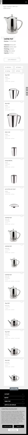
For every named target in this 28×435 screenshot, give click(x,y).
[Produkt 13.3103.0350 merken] (21, 330)
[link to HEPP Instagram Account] (27, 89)
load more (14, 388)
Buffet (6, 397)
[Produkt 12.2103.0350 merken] (21, 301)
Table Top (14, 6)
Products (9, 6)
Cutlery (6, 394)
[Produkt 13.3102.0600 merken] (21, 273)
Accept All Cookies (7, 426)
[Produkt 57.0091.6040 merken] (21, 102)
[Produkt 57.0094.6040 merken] (21, 187)
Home (4, 6)
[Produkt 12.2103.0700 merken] (21, 359)
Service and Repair (10, 405)
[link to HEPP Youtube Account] (27, 91)
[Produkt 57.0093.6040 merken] (21, 159)
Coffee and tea (6, 8)
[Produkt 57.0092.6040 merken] (21, 130)
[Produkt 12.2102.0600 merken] (21, 244)
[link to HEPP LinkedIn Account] (27, 93)
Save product (12, 59)
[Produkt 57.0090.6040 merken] (21, 73)
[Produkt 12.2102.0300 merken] (21, 216)
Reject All (19, 426)
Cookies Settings (13, 430)
